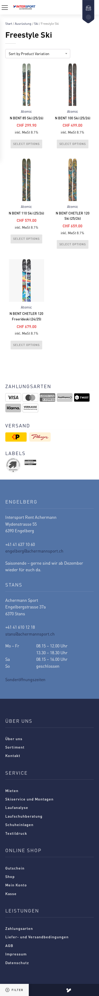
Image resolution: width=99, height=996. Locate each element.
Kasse (11, 893)
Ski (36, 24)
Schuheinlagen (19, 824)
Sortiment (15, 747)
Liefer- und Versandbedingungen (37, 936)
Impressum (16, 953)
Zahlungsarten (19, 928)
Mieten (11, 790)
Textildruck (16, 833)
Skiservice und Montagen (29, 799)
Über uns (13, 738)
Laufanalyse (16, 807)
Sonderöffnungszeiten (25, 679)
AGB (9, 945)
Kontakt (12, 755)
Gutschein (15, 868)
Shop (10, 876)
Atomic (26, 111)
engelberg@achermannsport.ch (34, 551)
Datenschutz (17, 962)
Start (8, 24)
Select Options (26, 144)
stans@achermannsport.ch (30, 634)
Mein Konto (16, 884)
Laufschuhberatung (24, 816)
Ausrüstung (23, 24)
